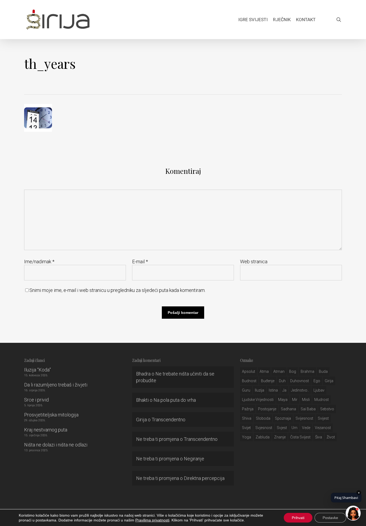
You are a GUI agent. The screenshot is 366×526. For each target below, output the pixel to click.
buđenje (267, 381)
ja (284, 390)
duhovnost (299, 381)
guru (246, 390)
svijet (246, 428)
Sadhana (288, 409)
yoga (246, 437)
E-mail (140, 261)
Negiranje (194, 458)
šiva (318, 437)
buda (323, 371)
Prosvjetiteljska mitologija (51, 415)
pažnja (247, 409)
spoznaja (283, 418)
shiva (246, 418)
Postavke (330, 518)
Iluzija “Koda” (37, 370)
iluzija (259, 390)
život (331, 437)
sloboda (263, 418)
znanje (280, 437)
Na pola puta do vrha (175, 400)
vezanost (323, 428)
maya (282, 399)
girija (329, 381)
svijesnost (304, 418)
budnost (249, 381)
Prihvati (298, 518)
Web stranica (253, 261)
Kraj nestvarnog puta (45, 430)
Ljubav (318, 390)
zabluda (263, 437)
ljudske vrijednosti (258, 399)
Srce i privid (36, 400)
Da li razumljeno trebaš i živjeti (55, 385)
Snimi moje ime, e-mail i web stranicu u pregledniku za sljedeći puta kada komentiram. (117, 290)
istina (273, 390)
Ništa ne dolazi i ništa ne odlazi (55, 445)
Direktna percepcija (204, 478)
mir (294, 399)
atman (279, 371)
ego (316, 381)
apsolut (248, 371)
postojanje (267, 409)
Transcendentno (168, 419)
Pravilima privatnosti (152, 520)
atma (264, 371)
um (294, 428)
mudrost (321, 399)
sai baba (308, 409)
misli (306, 399)
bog (292, 371)
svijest (323, 418)
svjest (282, 428)
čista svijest (300, 437)
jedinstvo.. (300, 390)
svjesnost (263, 428)
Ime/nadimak (39, 261)
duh (282, 381)
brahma (307, 371)
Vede (306, 428)
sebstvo (327, 409)
